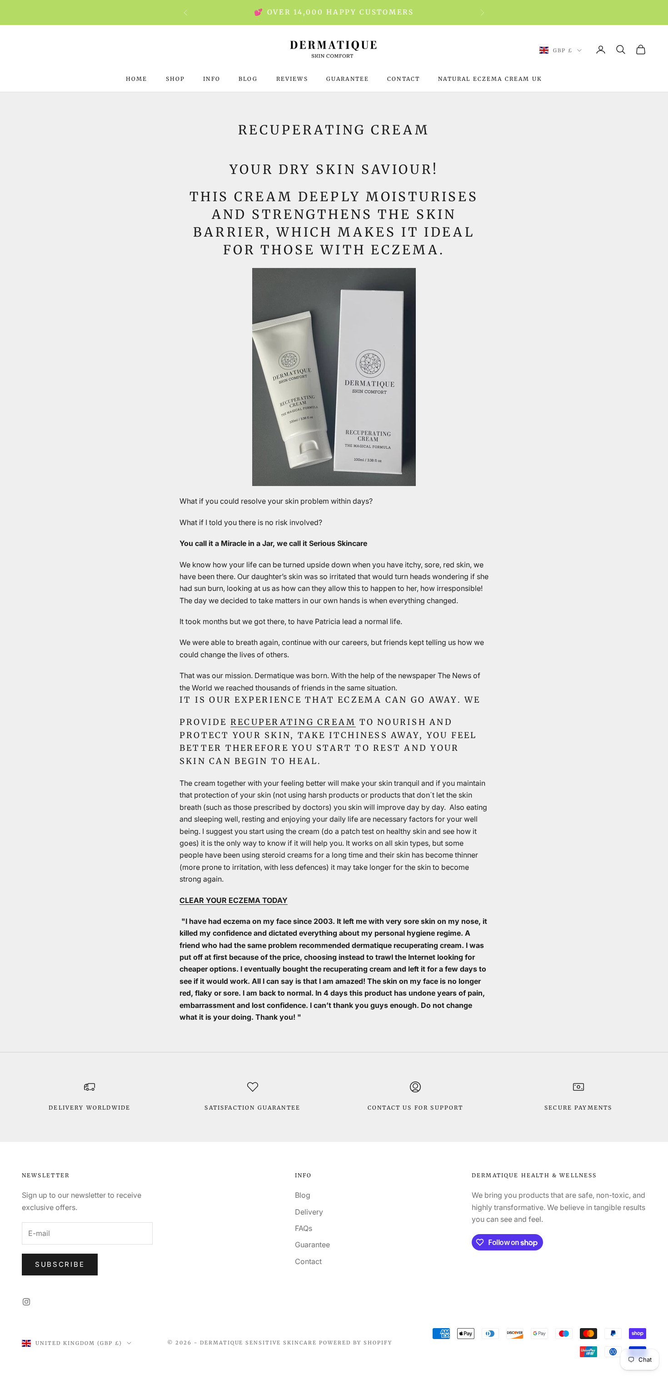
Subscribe (60, 1264)
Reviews (292, 78)
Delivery (309, 1211)
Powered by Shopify (355, 1342)
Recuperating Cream (293, 722)
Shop (175, 78)
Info (211, 78)
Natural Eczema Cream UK (490, 78)
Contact (403, 78)
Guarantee (347, 78)
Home (137, 78)
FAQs (303, 1228)
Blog (248, 78)
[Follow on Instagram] (26, 1301)
